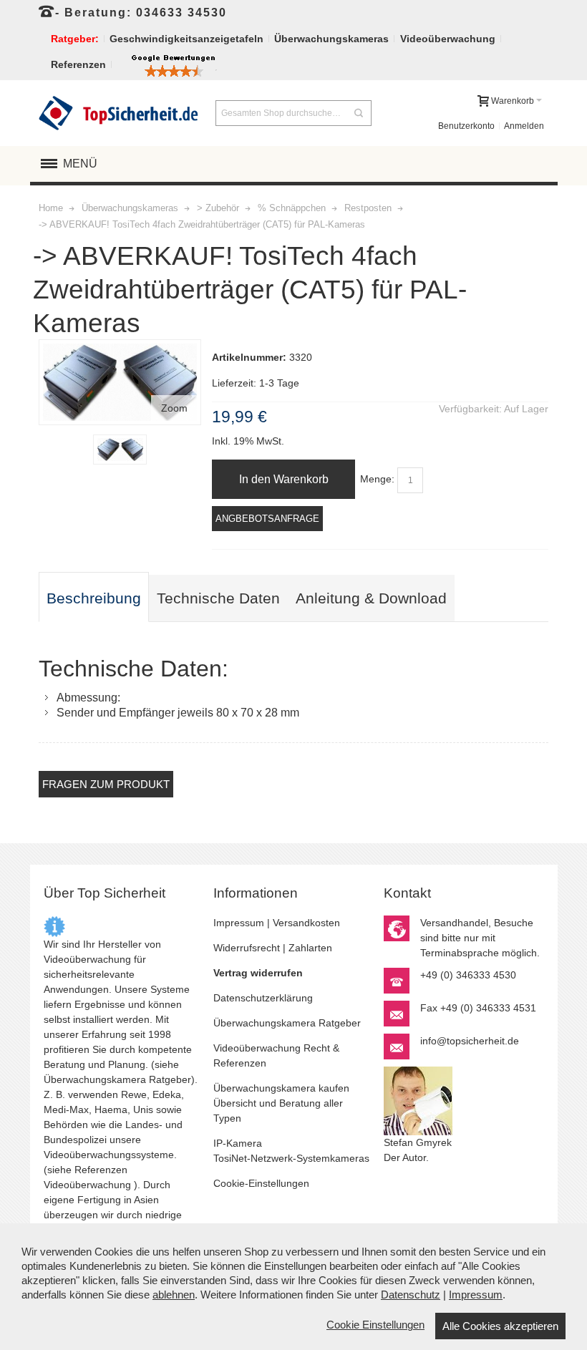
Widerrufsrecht (246, 947)
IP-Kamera (237, 1143)
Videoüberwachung (87, 1184)
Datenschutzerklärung (263, 998)
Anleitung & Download (371, 598)
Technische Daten (218, 598)
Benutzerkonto (466, 126)
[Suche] (358, 113)
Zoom (174, 408)
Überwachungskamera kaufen (281, 1088)
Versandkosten (306, 922)
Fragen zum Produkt (106, 784)
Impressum (238, 922)
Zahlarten (310, 947)
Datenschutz (410, 1294)
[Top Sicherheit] (118, 113)
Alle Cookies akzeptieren (500, 1326)
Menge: (377, 479)
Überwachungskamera (95, 1079)
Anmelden (524, 126)
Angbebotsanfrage (267, 518)
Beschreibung (94, 598)
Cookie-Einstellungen (261, 1183)
